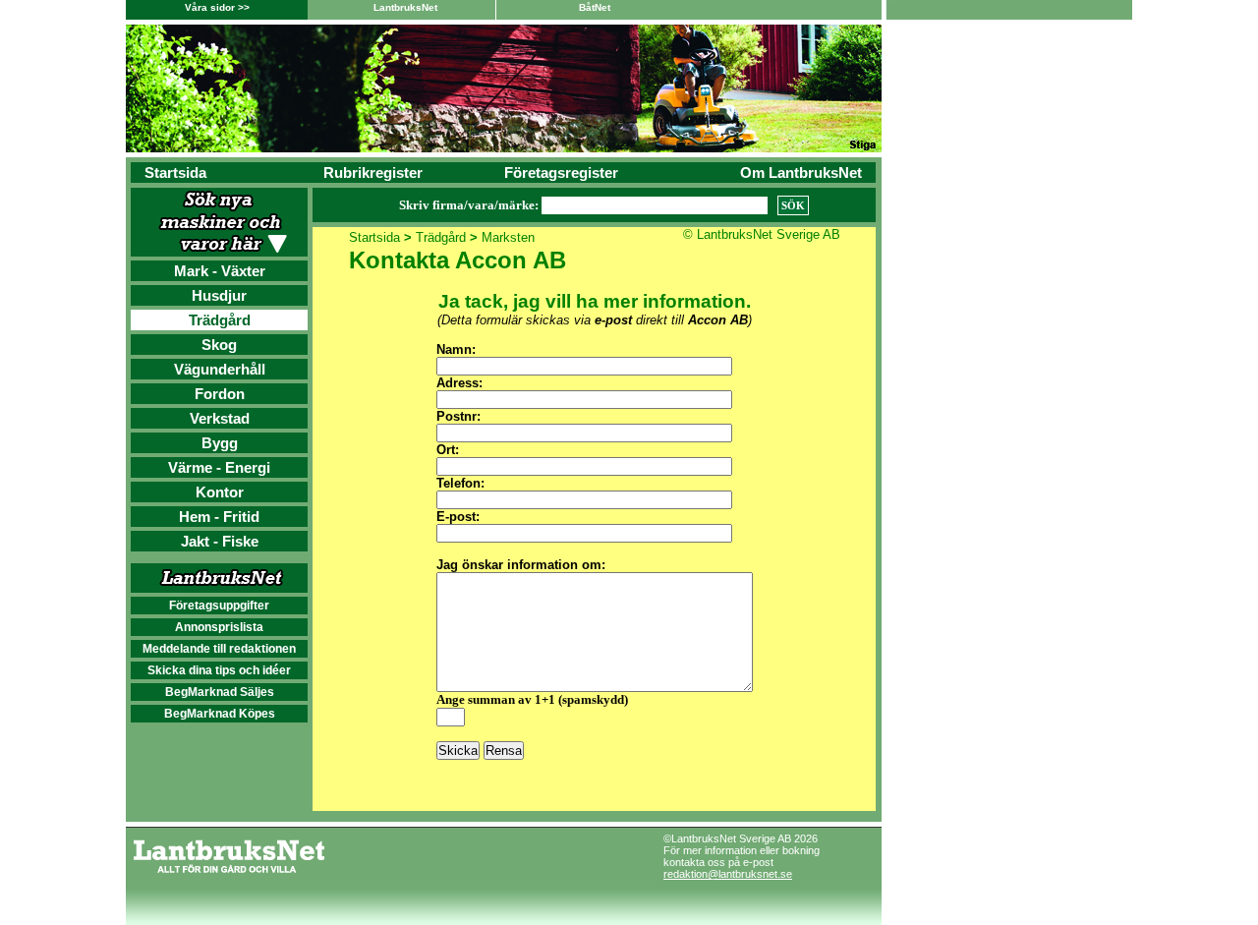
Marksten (508, 237)
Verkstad (220, 418)
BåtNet (594, 7)
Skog (219, 344)
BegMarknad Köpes (219, 714)
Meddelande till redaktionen (219, 649)
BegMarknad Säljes (219, 692)
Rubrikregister (373, 172)
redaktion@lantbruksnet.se (727, 874)
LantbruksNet (405, 7)
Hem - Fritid (219, 516)
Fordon (220, 393)
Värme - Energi (219, 467)
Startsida (175, 172)
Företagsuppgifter (219, 605)
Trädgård (220, 320)
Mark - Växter (219, 270)
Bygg (219, 442)
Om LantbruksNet (801, 172)
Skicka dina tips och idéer (219, 670)
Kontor (220, 492)
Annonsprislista (219, 627)
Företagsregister (561, 172)
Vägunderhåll (219, 369)
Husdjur (219, 295)
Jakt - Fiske (219, 541)
